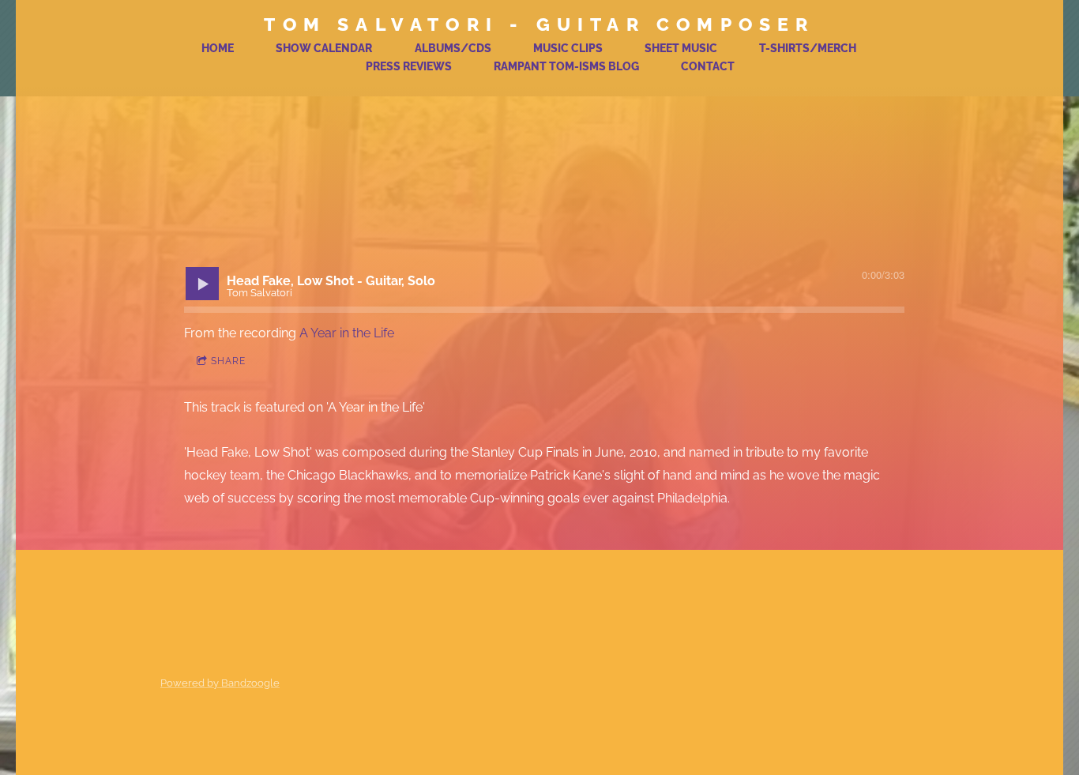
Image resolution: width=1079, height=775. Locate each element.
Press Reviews (409, 66)
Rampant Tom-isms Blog (566, 66)
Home (217, 48)
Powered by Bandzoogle (220, 682)
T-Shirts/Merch (807, 48)
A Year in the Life (346, 332)
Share (228, 361)
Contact (708, 66)
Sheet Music (681, 48)
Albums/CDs (453, 48)
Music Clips (568, 48)
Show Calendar (324, 48)
